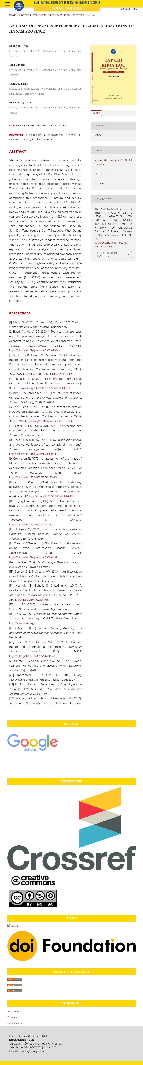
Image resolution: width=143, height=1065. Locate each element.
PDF (97, 113)
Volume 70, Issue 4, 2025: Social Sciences (58, 15)
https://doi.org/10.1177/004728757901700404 (33, 477)
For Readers (13, 1011)
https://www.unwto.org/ (21, 623)
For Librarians (14, 1023)
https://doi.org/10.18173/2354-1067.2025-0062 (41, 125)
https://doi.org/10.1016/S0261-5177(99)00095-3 (44, 388)
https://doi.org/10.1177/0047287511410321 (32, 524)
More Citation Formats (107, 254)
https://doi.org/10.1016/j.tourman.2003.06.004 (33, 350)
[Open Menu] (7, 3)
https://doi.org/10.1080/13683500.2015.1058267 (48, 374)
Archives (25, 15)
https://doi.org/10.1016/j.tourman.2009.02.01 (33, 557)
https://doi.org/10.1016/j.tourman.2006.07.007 (33, 453)
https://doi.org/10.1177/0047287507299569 (32, 656)
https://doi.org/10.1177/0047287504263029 (52, 496)
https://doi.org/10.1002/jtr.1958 (31, 599)
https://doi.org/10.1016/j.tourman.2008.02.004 (47, 421)
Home (12, 15)
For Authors (13, 1017)
